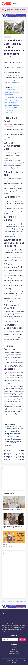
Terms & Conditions (14, 653)
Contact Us (14, 649)
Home (3, 9)
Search (22, 639)
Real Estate (7, 37)
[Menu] (25, 3)
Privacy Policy (14, 651)
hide (11, 87)
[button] (8, 445)
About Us (14, 647)
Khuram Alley (10, 424)
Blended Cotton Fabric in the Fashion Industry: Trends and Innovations (12, 527)
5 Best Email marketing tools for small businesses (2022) (12, 545)
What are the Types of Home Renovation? (13, 509)
